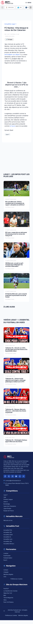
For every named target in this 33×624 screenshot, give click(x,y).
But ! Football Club (13, 34)
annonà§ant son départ (12, 54)
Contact (6, 570)
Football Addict (8, 558)
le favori (12, 126)
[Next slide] (30, 7)
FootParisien (7, 555)
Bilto (5, 595)
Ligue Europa (7, 508)
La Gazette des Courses (10, 591)
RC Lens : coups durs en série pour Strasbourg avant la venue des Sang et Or (16, 234)
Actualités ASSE (8, 534)
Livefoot (6, 553)
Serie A (6, 501)
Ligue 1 (7, 134)
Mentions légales (8, 574)
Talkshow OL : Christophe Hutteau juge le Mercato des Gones (16, 440)
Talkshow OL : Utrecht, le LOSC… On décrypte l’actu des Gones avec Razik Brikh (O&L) (16, 349)
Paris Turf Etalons (8, 602)
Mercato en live (8, 520)
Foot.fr (5, 560)
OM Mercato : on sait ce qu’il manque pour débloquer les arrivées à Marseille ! (14, 264)
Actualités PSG (8, 530)
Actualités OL (7, 537)
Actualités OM (8, 532)
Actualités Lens (8, 539)
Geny (5, 600)
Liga (5, 497)
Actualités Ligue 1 (10, 24)
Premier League (8, 499)
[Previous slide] (2, 7)
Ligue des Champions (10, 506)
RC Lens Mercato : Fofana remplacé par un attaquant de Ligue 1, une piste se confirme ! (15, 203)
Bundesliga (7, 504)
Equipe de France (9, 510)
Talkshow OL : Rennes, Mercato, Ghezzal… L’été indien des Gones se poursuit (15, 410)
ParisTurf (6, 588)
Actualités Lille (8, 541)
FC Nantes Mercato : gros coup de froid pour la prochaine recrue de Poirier (16, 295)
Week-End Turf (8, 593)
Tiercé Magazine (8, 597)
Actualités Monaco (9, 543)
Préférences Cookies (16, 579)
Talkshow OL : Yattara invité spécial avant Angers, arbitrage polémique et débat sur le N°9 (15, 380)
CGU (5, 576)
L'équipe (6, 572)
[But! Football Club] (7, 2)
